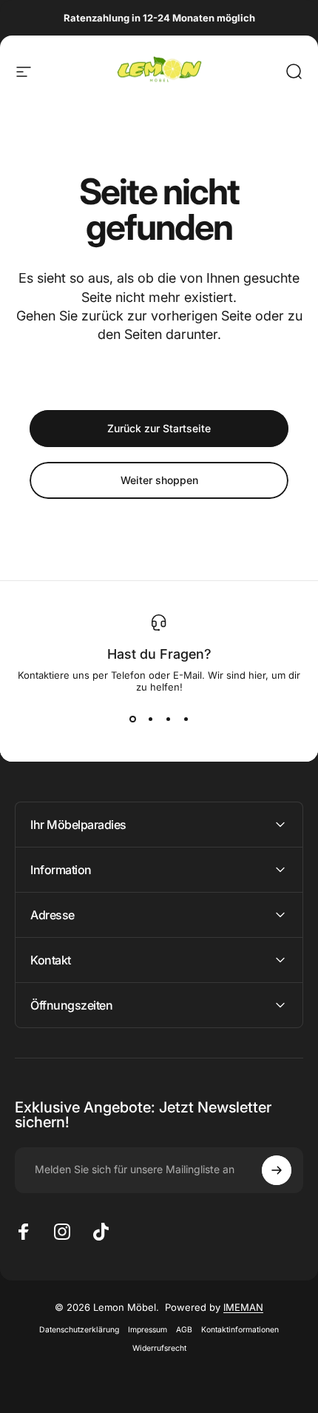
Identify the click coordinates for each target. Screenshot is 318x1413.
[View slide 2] (150, 719)
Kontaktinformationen (240, 1330)
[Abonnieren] (276, 1170)
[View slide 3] (168, 719)
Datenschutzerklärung (79, 1330)
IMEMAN (243, 1307)
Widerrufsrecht (159, 1348)
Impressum (147, 1330)
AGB (184, 1330)
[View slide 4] (185, 719)
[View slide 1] (132, 719)
